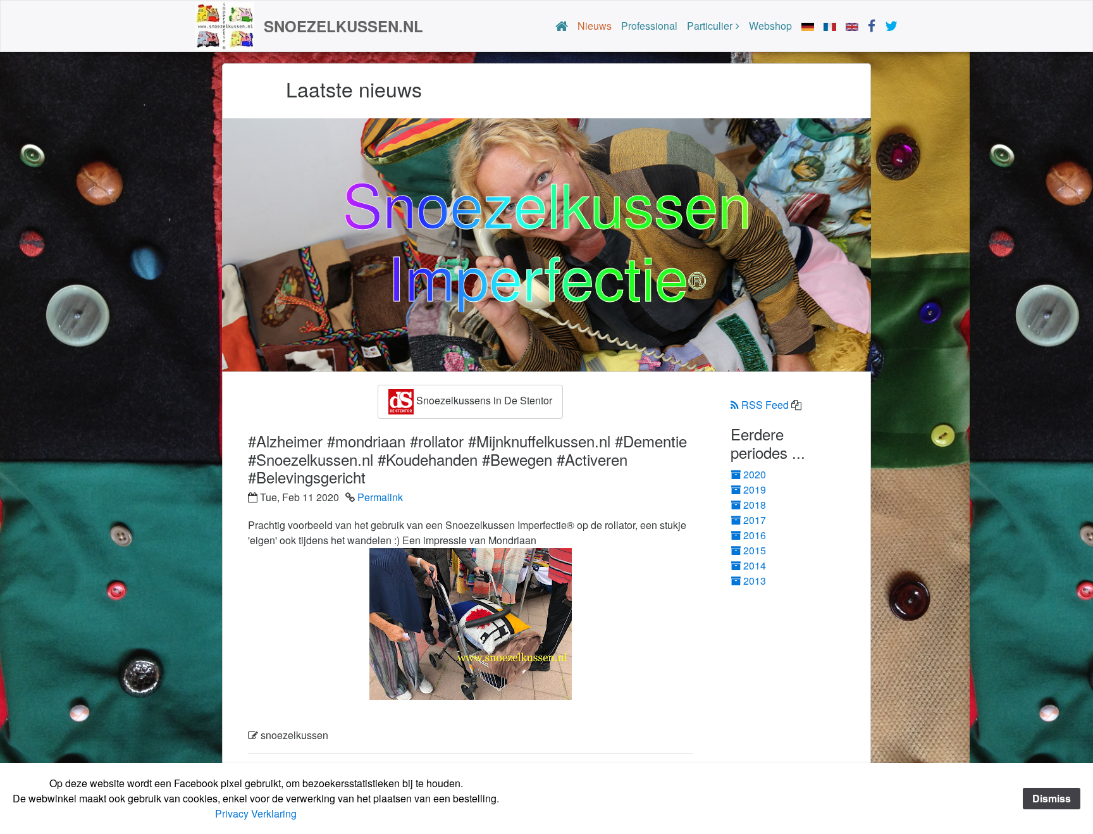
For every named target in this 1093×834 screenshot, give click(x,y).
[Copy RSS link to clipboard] (796, 405)
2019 (754, 489)
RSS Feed (765, 404)
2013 (754, 580)
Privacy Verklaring (256, 813)
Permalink (380, 497)
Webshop (770, 25)
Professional (649, 25)
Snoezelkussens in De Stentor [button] (483, 401)
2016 (754, 535)
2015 (754, 550)
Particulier (709, 25)
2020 (754, 474)
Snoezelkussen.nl (343, 26)
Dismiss (1051, 798)
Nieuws (594, 25)
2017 (754, 520)
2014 (754, 565)
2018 (754, 504)
